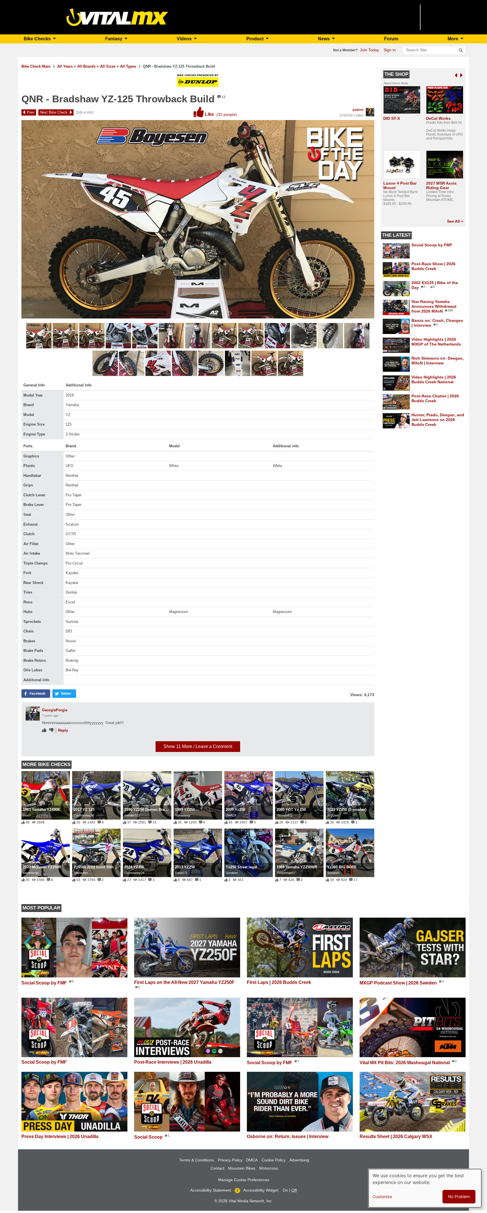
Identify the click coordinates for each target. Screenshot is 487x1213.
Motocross (268, 1168)
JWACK (231, 815)
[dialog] (425, 1188)
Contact (217, 1168)
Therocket (81, 873)
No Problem (459, 1196)
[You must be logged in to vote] (44, 730)
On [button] (285, 1190)
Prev (30, 112)
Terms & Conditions (196, 1160)
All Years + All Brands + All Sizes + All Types (96, 66)
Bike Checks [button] (38, 38)
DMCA (252, 1160)
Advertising (299, 1160)
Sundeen (232, 873)
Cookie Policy (273, 1160)
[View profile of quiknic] (370, 112)
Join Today (369, 50)
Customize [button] (382, 1196)
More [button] (453, 38)
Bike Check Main (35, 66)
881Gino (333, 815)
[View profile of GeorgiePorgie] (33, 714)
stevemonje (31, 873)
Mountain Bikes (241, 1168)
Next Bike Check (54, 112)
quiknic (358, 109)
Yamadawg (182, 815)
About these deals (396, 83)
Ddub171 (181, 873)
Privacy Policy (230, 1160)
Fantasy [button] (114, 38)
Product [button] (255, 38)
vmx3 (26, 815)
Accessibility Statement (210, 1190)
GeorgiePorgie (54, 710)
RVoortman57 (285, 873)
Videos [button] (185, 38)
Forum (391, 38)
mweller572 (132, 815)
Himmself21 (284, 815)
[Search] (461, 50)
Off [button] (294, 1190)
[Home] (117, 16)
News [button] (324, 38)
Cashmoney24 (84, 815)
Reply (63, 730)
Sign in (390, 50)
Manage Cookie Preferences (243, 1179)
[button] (39, 336)
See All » (455, 221)
